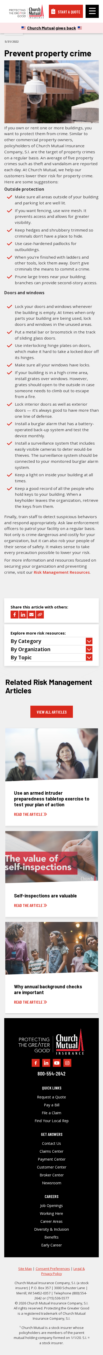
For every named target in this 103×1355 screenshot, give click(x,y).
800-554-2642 (51, 1073)
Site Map (25, 1268)
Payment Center (51, 1159)
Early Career (51, 1245)
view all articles (52, 711)
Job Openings (51, 1205)
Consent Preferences (53, 1268)
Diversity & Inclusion (51, 1229)
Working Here (51, 1213)
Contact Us (51, 1143)
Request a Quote (51, 1097)
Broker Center (52, 1175)
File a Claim (51, 1113)
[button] (51, 641)
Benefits (51, 1237)
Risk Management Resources (62, 572)
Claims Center (51, 1151)
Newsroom (51, 1183)
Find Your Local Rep (52, 1121)
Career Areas (51, 1221)
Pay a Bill (51, 1105)
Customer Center (51, 1167)
